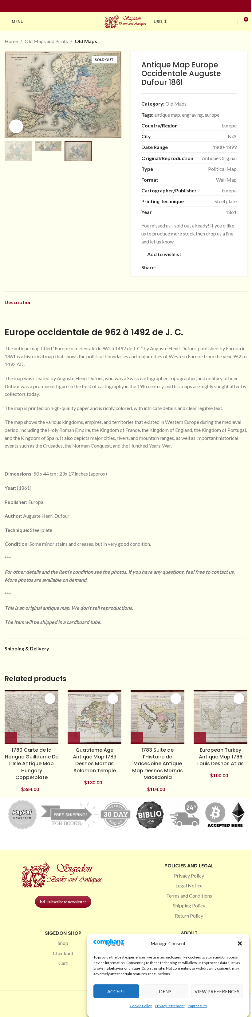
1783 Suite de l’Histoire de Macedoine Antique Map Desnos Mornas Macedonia (157, 763)
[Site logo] (126, 21)
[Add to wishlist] (50, 698)
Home (11, 41)
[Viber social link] (226, 267)
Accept (116, 991)
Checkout (63, 953)
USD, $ (160, 21)
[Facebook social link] (115, 6)
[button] (240, 943)
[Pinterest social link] (129, 6)
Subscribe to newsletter (66, 901)
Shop (63, 943)
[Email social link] (174, 267)
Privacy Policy (189, 875)
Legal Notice (189, 885)
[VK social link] (211, 267)
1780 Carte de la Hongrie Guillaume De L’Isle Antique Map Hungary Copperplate (31, 763)
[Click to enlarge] (16, 126)
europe (212, 115)
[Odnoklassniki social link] (196, 267)
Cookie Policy (141, 1005)
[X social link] (167, 267)
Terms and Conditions (189, 895)
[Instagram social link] (122, 6)
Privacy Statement (170, 1005)
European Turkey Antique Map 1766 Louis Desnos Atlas (220, 756)
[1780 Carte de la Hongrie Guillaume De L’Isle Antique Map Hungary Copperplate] (31, 717)
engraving (192, 115)
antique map (167, 115)
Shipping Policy (189, 905)
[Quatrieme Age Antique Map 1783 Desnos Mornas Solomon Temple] (94, 717)
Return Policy (189, 916)
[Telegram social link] (218, 267)
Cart (63, 963)
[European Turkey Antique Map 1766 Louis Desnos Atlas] (220, 717)
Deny (165, 991)
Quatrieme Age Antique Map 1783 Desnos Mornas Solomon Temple (94, 760)
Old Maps (86, 41)
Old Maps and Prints (46, 41)
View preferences (217, 991)
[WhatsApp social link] (203, 267)
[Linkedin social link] (137, 6)
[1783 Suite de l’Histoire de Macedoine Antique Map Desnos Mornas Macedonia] (157, 717)
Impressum (197, 1005)
